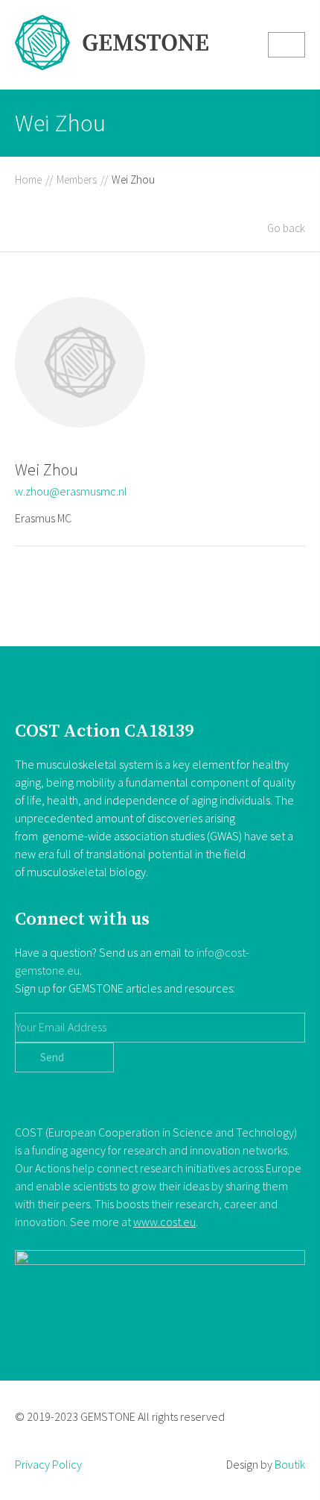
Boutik (290, 1464)
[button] (286, 44)
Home (28, 179)
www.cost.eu (164, 1221)
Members (77, 179)
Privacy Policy (48, 1464)
